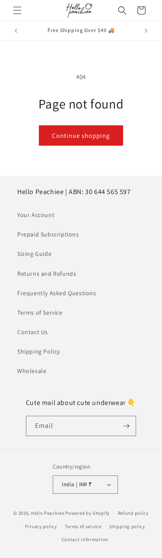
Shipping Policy (38, 351)
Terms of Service (40, 312)
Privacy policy (41, 526)
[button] (17, 10)
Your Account (35, 215)
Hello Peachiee (47, 513)
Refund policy (133, 513)
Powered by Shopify (87, 513)
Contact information (85, 539)
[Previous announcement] (15, 30)
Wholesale (31, 371)
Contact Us (32, 332)
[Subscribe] (126, 426)
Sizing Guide (34, 254)
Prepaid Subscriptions (48, 234)
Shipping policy (127, 526)
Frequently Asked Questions (56, 293)
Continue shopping (81, 135)
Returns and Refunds (46, 273)
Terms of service (83, 526)
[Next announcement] (146, 30)
